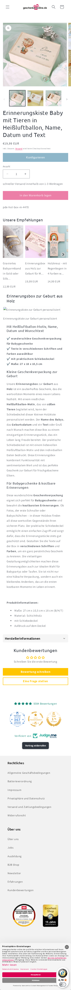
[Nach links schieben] (4, 99)
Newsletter (14, 873)
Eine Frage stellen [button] (35, 681)
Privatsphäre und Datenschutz (26, 798)
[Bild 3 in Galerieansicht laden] (53, 98)
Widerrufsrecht (17, 815)
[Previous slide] (7, 254)
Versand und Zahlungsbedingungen (29, 807)
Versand (19, 148)
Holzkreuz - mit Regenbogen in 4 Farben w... (57, 268)
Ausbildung (15, 856)
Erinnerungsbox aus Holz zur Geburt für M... (35, 268)
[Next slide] (63, 254)
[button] (7, 7)
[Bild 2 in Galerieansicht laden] (35, 98)
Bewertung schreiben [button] (35, 672)
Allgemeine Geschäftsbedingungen (29, 772)
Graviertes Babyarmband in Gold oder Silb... (12, 270)
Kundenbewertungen (21, 890)
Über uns (13, 839)
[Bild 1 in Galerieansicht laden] (17, 98)
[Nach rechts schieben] (67, 99)
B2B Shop (13, 864)
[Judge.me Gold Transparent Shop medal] (35, 719)
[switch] (62, 984)
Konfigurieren (35, 157)
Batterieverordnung (20, 781)
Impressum (14, 790)
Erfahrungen (15, 881)
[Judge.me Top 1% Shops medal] (53, 719)
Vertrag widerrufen (35, 745)
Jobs (10, 847)
